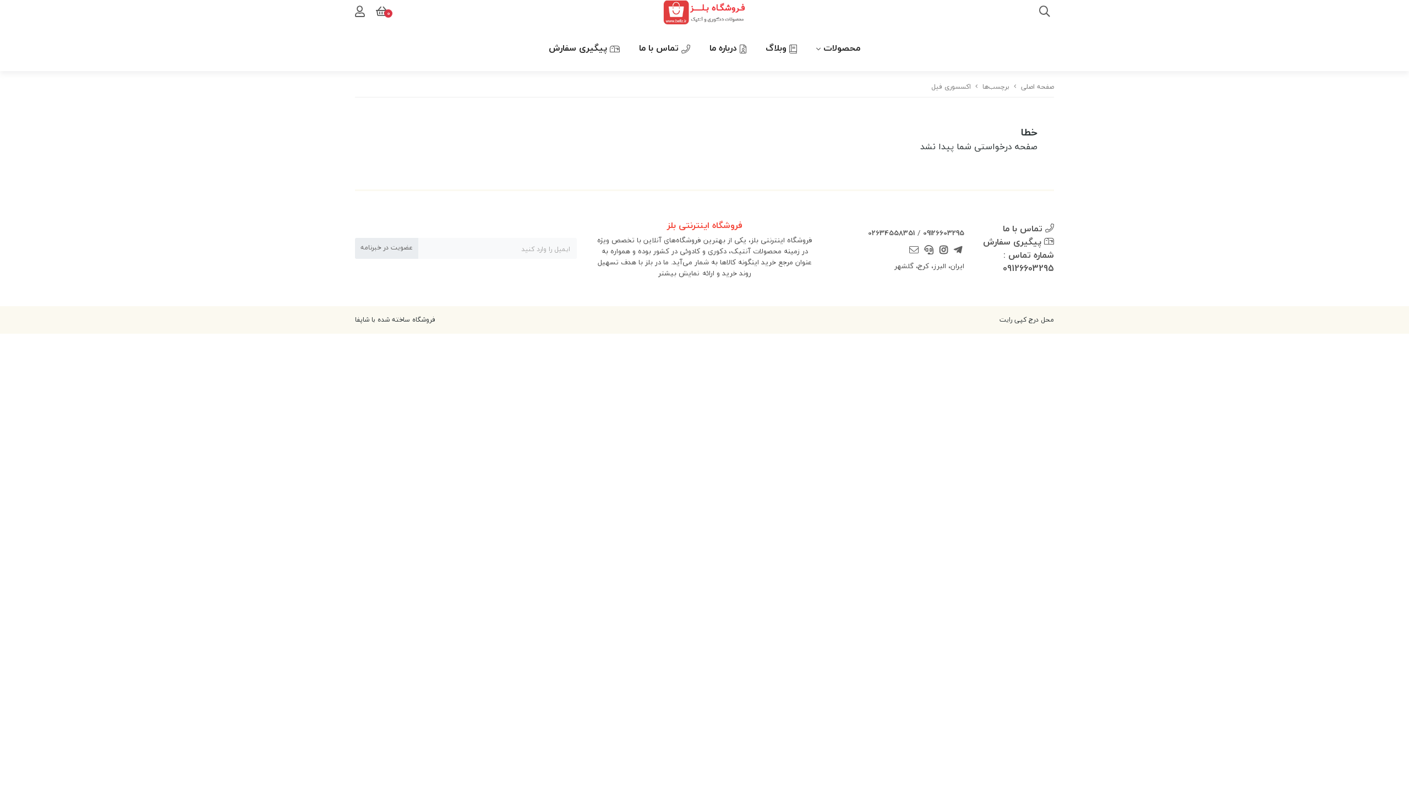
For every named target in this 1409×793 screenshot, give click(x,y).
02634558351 (891, 233)
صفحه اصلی (1037, 87)
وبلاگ (777, 48)
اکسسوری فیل (951, 87)
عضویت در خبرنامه (387, 247)
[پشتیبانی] (929, 251)
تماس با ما (660, 48)
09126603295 (943, 233)
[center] (1045, 12)
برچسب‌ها (995, 87)
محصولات (841, 48)
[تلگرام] (958, 251)
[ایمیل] (914, 251)
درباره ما (724, 48)
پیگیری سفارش (579, 48)
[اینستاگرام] (943, 251)
